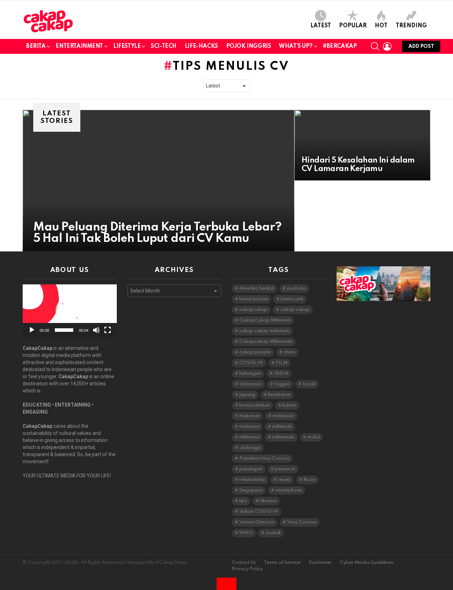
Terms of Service (282, 562)
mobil (313, 437)
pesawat (285, 469)
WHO (246, 533)
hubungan (250, 373)
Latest (320, 26)
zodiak (273, 533)
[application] (70, 310)
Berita (35, 46)
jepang (247, 394)
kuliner (289, 405)
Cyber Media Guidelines (366, 562)
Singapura (251, 490)
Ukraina (268, 501)
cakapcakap (253, 309)
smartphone (288, 490)
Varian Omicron (256, 522)
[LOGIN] (387, 46)
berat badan (253, 299)
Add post (421, 46)
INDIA (281, 373)
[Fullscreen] (107, 330)
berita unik (292, 299)
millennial (249, 437)
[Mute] (96, 330)
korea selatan (254, 405)
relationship (252, 479)
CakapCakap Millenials (265, 320)
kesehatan (279, 394)
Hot (381, 26)
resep (284, 479)
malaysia (249, 426)
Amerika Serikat (256, 288)
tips (243, 501)
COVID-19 (251, 363)
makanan (249, 416)
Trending (411, 26)
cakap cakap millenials (264, 331)
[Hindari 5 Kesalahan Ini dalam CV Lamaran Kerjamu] (362, 145)
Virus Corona (301, 522)
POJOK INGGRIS (248, 46)
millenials (282, 426)
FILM (281, 363)
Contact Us (244, 562)
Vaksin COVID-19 (258, 511)
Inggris (282, 384)
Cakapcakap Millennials (265, 341)
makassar (283, 416)
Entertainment (79, 46)
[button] (70, 311)
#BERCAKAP (340, 46)
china (289, 352)
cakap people (255, 352)
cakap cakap (295, 309)
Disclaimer (320, 562)
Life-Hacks (201, 46)
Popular (353, 26)
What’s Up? (295, 46)
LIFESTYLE (127, 46)
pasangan (250, 469)
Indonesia (250, 384)
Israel (309, 384)
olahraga (249, 448)
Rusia (309, 479)
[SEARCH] (375, 46)
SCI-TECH (164, 46)
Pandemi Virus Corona (264, 458)
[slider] (64, 330)
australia (296, 288)
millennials (283, 437)
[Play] (31, 330)
